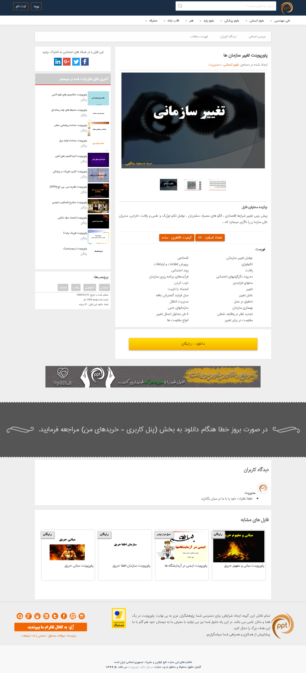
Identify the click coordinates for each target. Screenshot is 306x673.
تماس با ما (39, 636)
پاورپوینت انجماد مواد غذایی (72, 217)
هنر (190, 20)
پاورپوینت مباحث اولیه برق (73, 140)
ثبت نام (21, 6)
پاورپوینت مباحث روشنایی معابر (70, 125)
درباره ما (71, 636)
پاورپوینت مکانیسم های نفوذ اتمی (69, 94)
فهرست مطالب (199, 36)
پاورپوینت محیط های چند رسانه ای (69, 109)
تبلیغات (26, 636)
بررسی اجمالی (257, 36)
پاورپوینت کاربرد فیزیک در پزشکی (70, 171)
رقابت (76, 287)
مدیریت (214, 65)
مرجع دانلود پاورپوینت (140, 667)
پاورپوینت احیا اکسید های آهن (71, 156)
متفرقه (152, 20)
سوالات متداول (56, 636)
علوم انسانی (256, 20)
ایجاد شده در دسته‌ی (253, 65)
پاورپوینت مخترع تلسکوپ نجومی (69, 202)
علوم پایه (208, 20)
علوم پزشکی (231, 20)
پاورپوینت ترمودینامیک (75, 248)
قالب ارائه (173, 20)
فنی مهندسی (281, 20)
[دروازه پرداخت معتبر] (119, 627)
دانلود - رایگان (193, 344)
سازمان (104, 287)
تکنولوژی (90, 287)
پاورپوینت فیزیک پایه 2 (75, 232)
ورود (36, 6)
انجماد (63, 287)
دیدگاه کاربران (228, 36)
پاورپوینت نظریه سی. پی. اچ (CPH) (68, 186)
